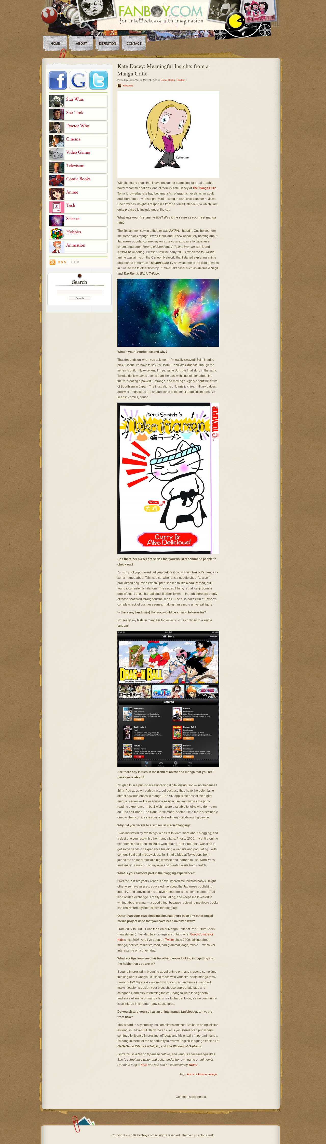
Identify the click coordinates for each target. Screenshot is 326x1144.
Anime (191, 1074)
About (81, 43)
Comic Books (168, 80)
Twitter (170, 940)
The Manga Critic (204, 188)
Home (55, 43)
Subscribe (128, 85)
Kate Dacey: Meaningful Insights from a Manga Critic (163, 69)
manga (212, 1074)
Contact (134, 43)
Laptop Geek (205, 1135)
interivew (201, 1074)
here (144, 1065)
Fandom (180, 80)
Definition (107, 43)
